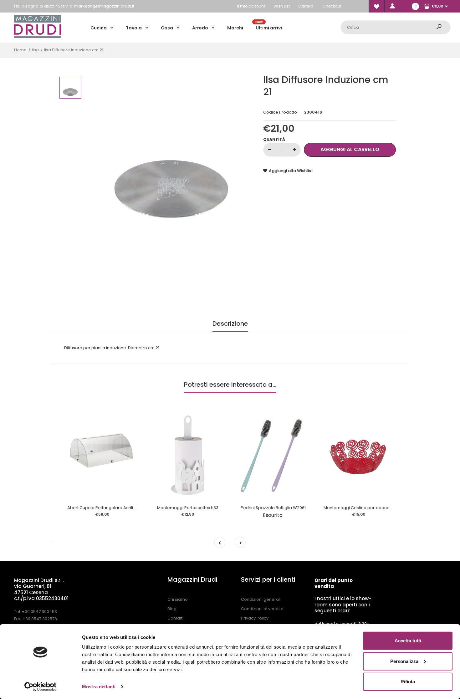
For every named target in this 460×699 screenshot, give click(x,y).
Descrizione (230, 323)
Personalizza (404, 661)
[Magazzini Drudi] (37, 36)
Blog (171, 609)
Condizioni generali (261, 599)
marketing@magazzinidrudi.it (104, 6)
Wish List (281, 6)
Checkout (332, 6)
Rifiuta (408, 681)
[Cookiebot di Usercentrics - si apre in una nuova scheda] (40, 686)
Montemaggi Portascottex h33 (187, 508)
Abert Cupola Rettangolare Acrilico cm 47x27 (112, 508)
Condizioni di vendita (262, 609)
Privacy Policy (254, 618)
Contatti (175, 618)
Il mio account (251, 6)
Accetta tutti (408, 640)
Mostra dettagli (98, 686)
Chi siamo (177, 599)
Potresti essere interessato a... (230, 384)
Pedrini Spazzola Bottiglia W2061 (273, 508)
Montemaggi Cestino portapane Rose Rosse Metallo (377, 508)
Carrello (305, 6)
